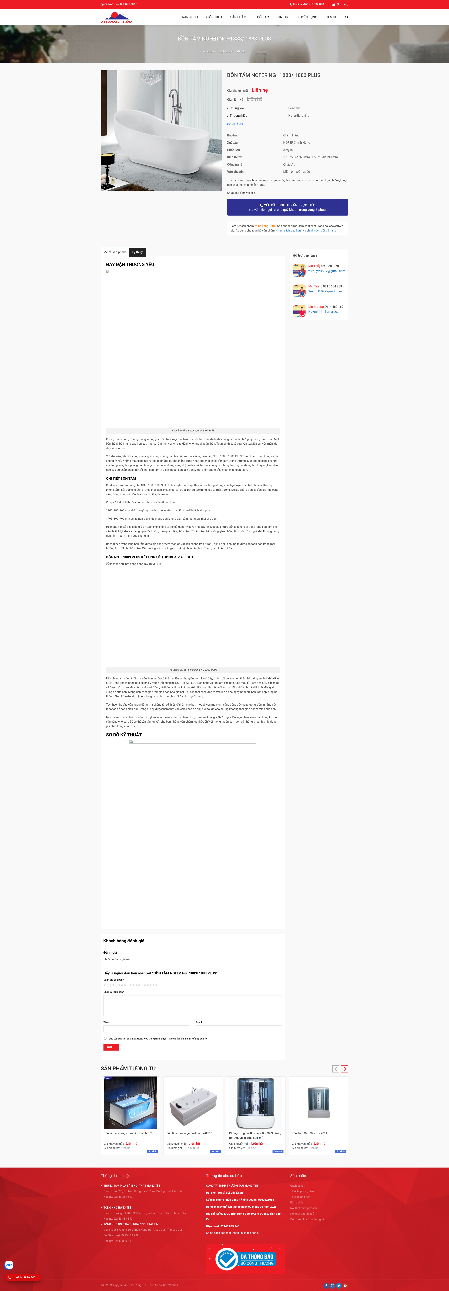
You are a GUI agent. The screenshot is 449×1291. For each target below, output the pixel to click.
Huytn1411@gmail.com (324, 311)
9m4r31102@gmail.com (325, 291)
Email (199, 1022)
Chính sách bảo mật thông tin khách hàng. (232, 1233)
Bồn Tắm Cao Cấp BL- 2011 (309, 1133)
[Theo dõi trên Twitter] (339, 1286)
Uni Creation (170, 1285)
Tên (106, 1022)
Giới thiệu (214, 17)
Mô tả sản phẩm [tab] (114, 252)
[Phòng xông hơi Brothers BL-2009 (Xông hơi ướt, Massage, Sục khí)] (256, 1103)
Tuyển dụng (307, 17)
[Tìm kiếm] (346, 17)
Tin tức (283, 17)
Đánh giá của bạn (113, 979)
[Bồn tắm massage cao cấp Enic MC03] (130, 1103)
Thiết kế (153, 1285)
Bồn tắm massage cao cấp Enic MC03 (128, 1133)
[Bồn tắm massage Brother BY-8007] (193, 1103)
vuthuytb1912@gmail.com (326, 271)
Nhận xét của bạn (113, 992)
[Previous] (335, 1068)
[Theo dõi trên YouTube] (345, 1286)
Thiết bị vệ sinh (225, 51)
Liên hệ (331, 17)
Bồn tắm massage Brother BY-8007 (189, 1133)
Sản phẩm (238, 17)
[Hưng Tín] (117, 17)
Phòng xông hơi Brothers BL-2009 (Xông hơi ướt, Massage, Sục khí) (255, 1135)
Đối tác (263, 17)
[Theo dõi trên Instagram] (333, 1286)
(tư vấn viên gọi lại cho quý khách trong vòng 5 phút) (287, 207)
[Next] (344, 1068)
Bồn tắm (241, 51)
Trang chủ (189, 17)
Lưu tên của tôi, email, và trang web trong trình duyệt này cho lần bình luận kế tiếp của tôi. (158, 1038)
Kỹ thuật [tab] (137, 252)
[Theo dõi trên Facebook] (326, 1286)
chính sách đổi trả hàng (321, 230)
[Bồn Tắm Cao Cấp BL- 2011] (318, 1103)
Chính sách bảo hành (289, 230)
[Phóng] (105, 186)
